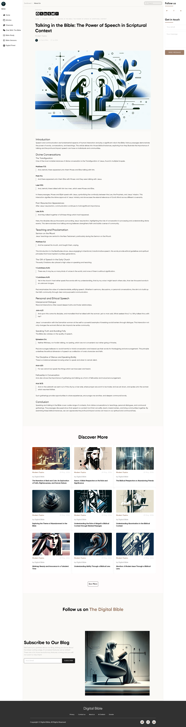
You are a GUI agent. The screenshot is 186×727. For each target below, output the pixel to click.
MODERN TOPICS (48, 18)
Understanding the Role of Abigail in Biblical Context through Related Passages (92, 525)
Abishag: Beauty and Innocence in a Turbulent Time (50, 568)
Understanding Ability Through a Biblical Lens (92, 566)
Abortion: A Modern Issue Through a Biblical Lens (133, 568)
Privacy (72, 714)
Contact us (81, 714)
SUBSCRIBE (68, 661)
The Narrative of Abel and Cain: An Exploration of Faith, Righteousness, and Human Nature (51, 482)
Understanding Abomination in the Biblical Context (133, 525)
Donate (111, 714)
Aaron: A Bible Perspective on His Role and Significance (91, 482)
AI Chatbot (101, 714)
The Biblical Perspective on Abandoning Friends (135, 481)
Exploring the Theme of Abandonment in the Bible (50, 525)
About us (92, 714)
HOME (37, 18)
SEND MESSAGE (174, 52)
